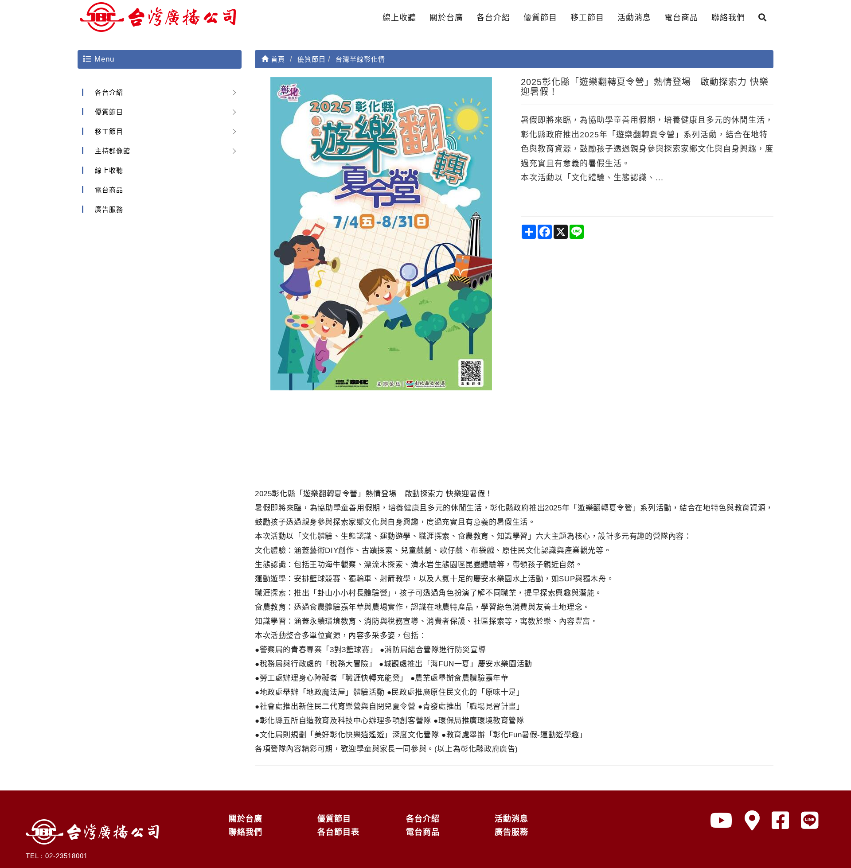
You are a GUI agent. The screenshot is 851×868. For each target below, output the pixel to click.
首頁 (277, 59)
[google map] (752, 821)
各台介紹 (493, 17)
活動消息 (634, 17)
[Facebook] (780, 821)
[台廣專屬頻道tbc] (722, 821)
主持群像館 (112, 151)
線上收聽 (399, 17)
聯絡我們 (728, 17)
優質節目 (540, 17)
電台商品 (681, 17)
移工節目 (587, 17)
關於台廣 (446, 17)
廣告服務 (109, 209)
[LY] (809, 821)
